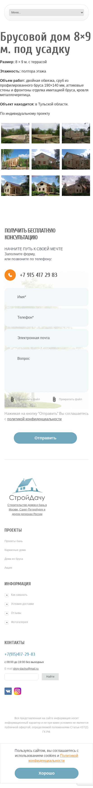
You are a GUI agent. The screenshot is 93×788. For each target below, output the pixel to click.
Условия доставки (22, 603)
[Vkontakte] (8, 691)
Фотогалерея (19, 622)
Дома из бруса (14, 558)
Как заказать (19, 594)
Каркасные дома (15, 550)
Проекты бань (14, 541)
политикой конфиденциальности (34, 419)
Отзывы (16, 613)
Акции (8, 567)
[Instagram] (17, 691)
